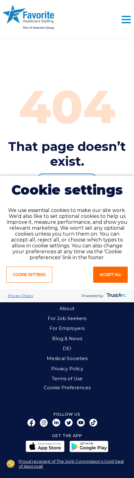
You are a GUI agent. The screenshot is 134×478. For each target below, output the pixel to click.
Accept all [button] (110, 274)
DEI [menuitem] (67, 348)
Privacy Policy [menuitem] (67, 369)
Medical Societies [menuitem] (67, 358)
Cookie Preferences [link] (67, 387)
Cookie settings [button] (29, 274)
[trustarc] (115, 295)
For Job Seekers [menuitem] (67, 318)
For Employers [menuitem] (67, 328)
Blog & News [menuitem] (67, 338)
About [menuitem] (67, 308)
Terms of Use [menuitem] (67, 378)
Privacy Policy (20, 295)
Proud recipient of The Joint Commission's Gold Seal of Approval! (71, 464)
